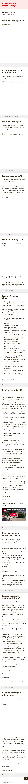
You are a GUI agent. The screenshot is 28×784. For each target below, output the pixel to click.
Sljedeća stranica (26, 778)
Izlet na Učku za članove (10, 296)
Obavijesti (16, 116)
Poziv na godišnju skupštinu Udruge (11, 534)
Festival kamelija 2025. (13, 20)
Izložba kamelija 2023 (13, 175)
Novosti (12, 65)
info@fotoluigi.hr (7, 641)
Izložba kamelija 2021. (13, 390)
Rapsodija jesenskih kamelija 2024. (12, 71)
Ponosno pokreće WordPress (8, 782)
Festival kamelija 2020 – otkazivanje (14, 693)
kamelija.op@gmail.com (8, 489)
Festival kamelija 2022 (13, 239)
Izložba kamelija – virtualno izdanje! (11, 596)
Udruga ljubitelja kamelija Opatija (9, 4)
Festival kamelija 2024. (13, 121)
